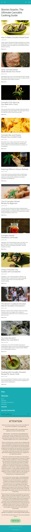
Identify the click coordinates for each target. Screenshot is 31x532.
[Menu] (1, 2)
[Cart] (29, 2)
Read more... (4, 49)
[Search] (5, 2)
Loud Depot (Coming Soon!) (7, 402)
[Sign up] (28, 414)
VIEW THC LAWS (15, 520)
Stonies (13, 526)
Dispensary (3, 400)
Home (2, 399)
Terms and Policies (15, 529)
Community (3, 404)
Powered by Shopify (18, 526)
